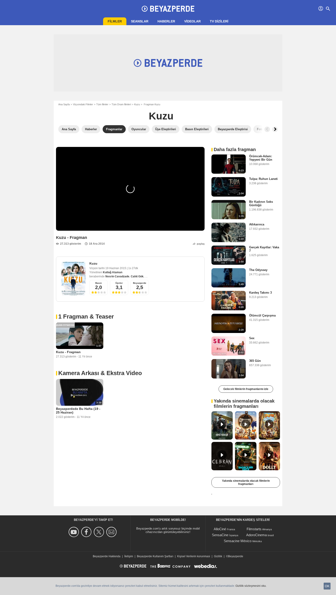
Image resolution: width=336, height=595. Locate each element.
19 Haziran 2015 (116, 268)
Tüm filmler (102, 104)
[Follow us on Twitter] (99, 532)
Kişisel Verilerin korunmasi (193, 556)
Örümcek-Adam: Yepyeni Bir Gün (260, 157)
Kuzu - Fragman (68, 352)
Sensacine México (237, 541)
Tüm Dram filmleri (121, 104)
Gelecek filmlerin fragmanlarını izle (245, 389)
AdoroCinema (256, 535)
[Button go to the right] (275, 129)
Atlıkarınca (256, 224)
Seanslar (139, 21)
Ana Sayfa (64, 104)
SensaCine (220, 535)
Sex (251, 338)
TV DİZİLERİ (219, 21)
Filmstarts (254, 529)
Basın (98, 283)
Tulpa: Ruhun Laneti (263, 179)
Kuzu (137, 104)
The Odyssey (258, 270)
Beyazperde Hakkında (106, 556)
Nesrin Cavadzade (117, 276)
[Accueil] (168, 8)
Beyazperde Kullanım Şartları (155, 556)
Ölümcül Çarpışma (262, 315)
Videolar (192, 21)
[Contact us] (112, 532)
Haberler (166, 21)
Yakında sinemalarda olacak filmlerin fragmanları (246, 482)
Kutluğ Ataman (112, 272)
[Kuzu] (73, 278)
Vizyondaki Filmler (83, 104)
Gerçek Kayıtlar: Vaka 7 (264, 249)
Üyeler (119, 283)
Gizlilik (218, 556)
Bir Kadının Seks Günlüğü (261, 203)
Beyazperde (139, 283)
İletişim (128, 556)
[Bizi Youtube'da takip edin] (74, 532)
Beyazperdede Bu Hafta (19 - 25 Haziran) (78, 410)
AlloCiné (220, 529)
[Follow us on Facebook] (87, 532)
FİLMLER (115, 21)
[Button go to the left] (267, 129)
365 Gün (255, 360)
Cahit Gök (137, 276)
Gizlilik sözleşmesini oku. (251, 585)
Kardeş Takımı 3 (260, 292)
